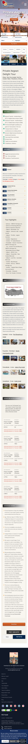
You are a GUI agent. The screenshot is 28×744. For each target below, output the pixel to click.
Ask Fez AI (22, 739)
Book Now (14, 624)
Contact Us (3, 678)
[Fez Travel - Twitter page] (7, 705)
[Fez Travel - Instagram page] (23, 705)
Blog (2, 699)
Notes (23, 52)
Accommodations (7, 52)
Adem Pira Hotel (20, 367)
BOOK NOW (14, 19)
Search (15, 43)
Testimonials (4, 683)
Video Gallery (4, 688)
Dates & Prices (16, 52)
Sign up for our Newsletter (7, 702)
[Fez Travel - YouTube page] (11, 705)
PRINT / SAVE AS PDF (14, 632)
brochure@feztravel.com (14, 670)
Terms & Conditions (5, 690)
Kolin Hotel (18, 381)
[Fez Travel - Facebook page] (3, 705)
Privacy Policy (4, 695)
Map (24, 49)
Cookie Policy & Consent (6, 697)
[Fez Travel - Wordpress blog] (19, 705)
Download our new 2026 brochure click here (14, 665)
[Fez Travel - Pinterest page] (15, 705)
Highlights (18, 49)
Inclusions (11, 49)
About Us (3, 674)
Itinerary (5, 49)
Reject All (12, 741)
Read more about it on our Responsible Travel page (13, 614)
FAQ (2, 681)
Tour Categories (4, 685)
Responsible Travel (5, 692)
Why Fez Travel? (5, 676)
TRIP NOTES (19, 636)
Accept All (5, 741)
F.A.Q (7, 637)
